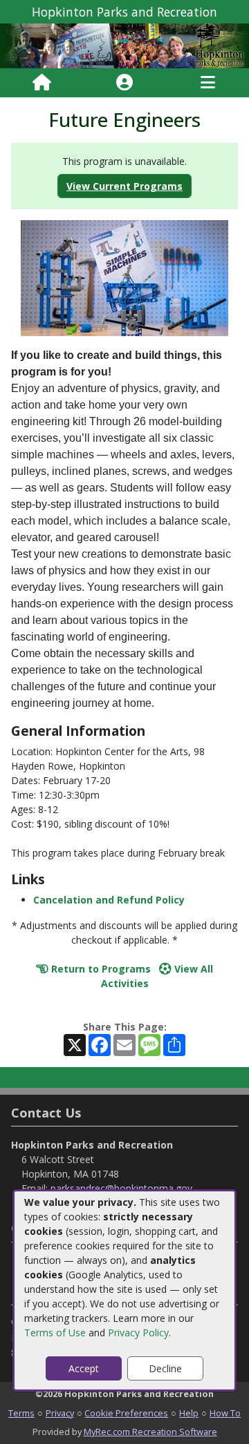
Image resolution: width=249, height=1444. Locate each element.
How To (225, 1413)
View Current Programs (124, 186)
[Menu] (208, 82)
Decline (165, 1368)
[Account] (124, 82)
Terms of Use (55, 1332)
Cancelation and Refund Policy (109, 899)
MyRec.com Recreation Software (150, 1431)
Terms (21, 1413)
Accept (83, 1368)
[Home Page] (42, 82)
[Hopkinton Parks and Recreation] (124, 44)
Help (189, 1413)
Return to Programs (99, 968)
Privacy (60, 1413)
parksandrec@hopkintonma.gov (121, 1188)
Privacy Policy (138, 1332)
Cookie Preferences (126, 1413)
